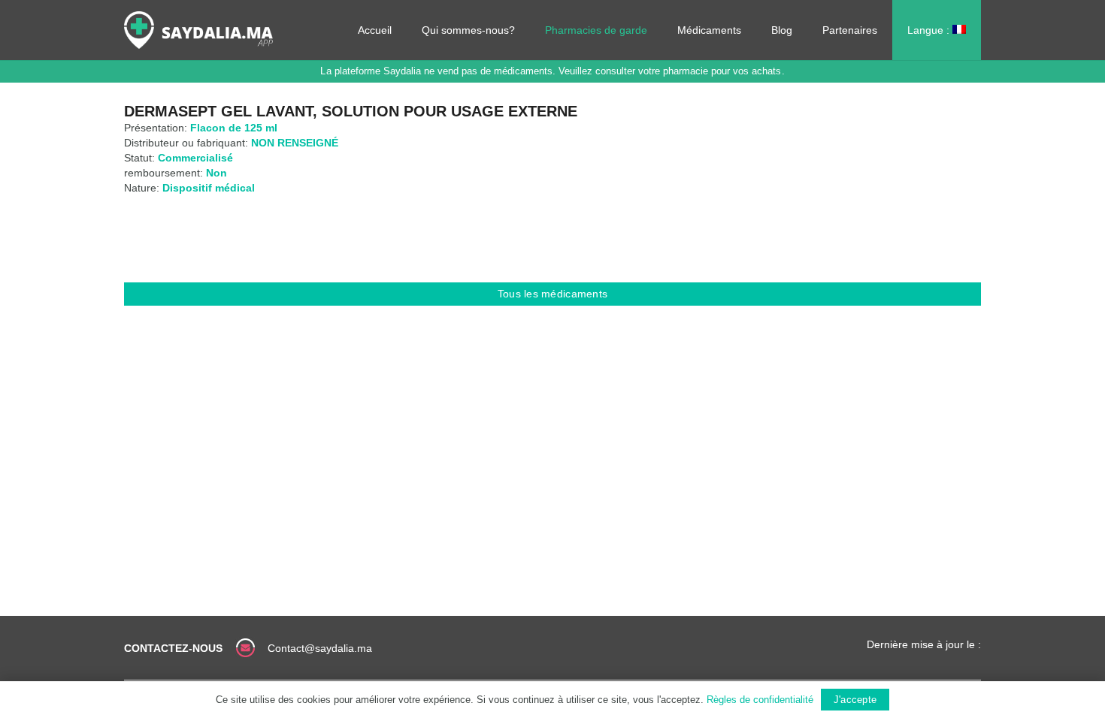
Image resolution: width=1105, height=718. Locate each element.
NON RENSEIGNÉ (294, 143)
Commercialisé (195, 158)
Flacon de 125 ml (233, 128)
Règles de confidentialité (760, 699)
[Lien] (198, 30)
